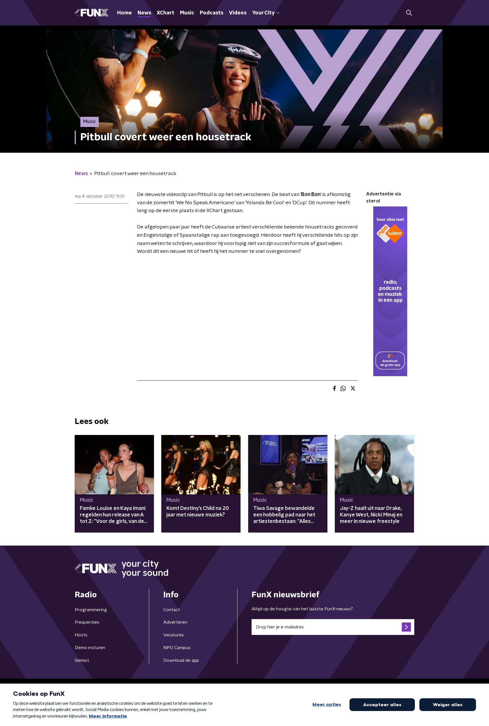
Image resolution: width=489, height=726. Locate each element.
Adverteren (175, 622)
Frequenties (87, 622)
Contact (171, 609)
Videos (237, 13)
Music (187, 13)
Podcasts (211, 13)
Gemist (82, 660)
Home (124, 13)
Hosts (81, 635)
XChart (165, 13)
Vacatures (173, 635)
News (144, 13)
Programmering (91, 609)
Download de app (181, 660)
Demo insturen (90, 647)
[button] (408, 13)
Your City (263, 13)
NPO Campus (176, 647)
